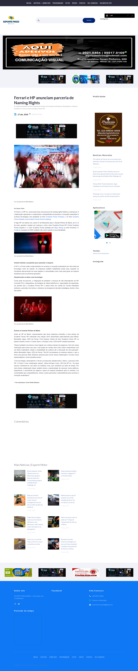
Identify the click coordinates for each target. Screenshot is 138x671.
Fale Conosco (93, 3)
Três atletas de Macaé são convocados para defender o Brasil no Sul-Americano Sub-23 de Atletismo (107, 161)
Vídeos (74, 3)
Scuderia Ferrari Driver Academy (39, 219)
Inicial (29, 3)
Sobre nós (46, 3)
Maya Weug (58, 227)
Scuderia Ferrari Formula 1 (55, 217)
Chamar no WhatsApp (99, 600)
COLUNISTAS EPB (106, 3)
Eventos (82, 3)
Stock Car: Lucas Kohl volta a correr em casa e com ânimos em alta (35, 541)
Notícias (37, 3)
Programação (58, 3)
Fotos (67, 3)
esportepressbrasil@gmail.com (102, 605)
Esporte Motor (37, 114)
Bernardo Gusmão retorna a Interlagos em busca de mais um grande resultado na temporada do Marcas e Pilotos (69, 544)
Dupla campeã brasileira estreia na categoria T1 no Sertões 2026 (68, 473)
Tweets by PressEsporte (101, 253)
